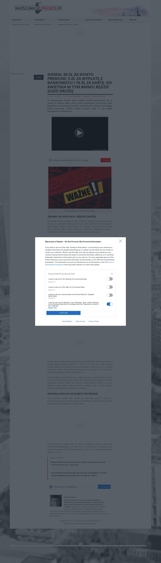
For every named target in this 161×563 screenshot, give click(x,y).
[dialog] (80, 281)
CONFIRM (63, 313)
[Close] (121, 242)
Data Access (80, 321)
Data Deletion (67, 321)
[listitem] (80, 274)
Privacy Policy (94, 321)
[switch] (110, 279)
